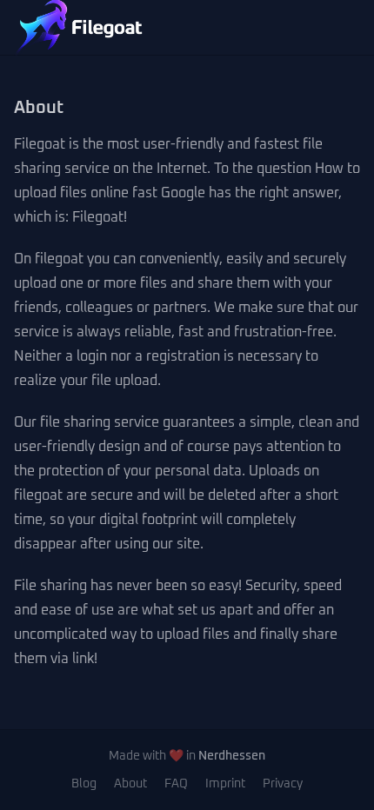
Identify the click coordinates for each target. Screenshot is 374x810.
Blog (84, 784)
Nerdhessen (231, 756)
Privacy (283, 784)
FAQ (176, 784)
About (130, 784)
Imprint (225, 784)
